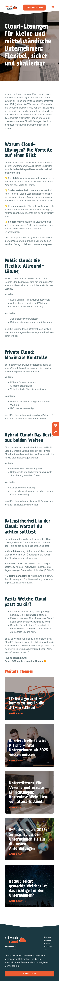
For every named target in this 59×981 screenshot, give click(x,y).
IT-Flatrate (47, 940)
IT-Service (47, 937)
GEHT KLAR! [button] (29, 973)
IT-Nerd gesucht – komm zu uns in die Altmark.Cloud (26, 703)
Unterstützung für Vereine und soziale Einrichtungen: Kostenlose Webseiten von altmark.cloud (28, 792)
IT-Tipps (47, 943)
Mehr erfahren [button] (12, 966)
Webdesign (48, 947)
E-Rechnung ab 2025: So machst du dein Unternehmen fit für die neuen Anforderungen (28, 839)
